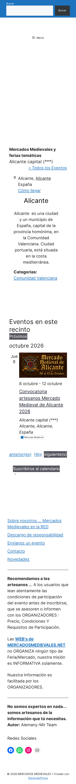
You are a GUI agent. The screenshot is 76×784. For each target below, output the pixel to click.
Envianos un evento (26, 543)
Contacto (16, 551)
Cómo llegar (29, 190)
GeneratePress (38, 778)
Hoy (38, 454)
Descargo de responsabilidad (35, 534)
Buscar (10, 3)
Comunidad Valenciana (35, 278)
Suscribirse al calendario (36, 468)
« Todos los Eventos (48, 167)
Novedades (18, 559)
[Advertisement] (38, 88)
